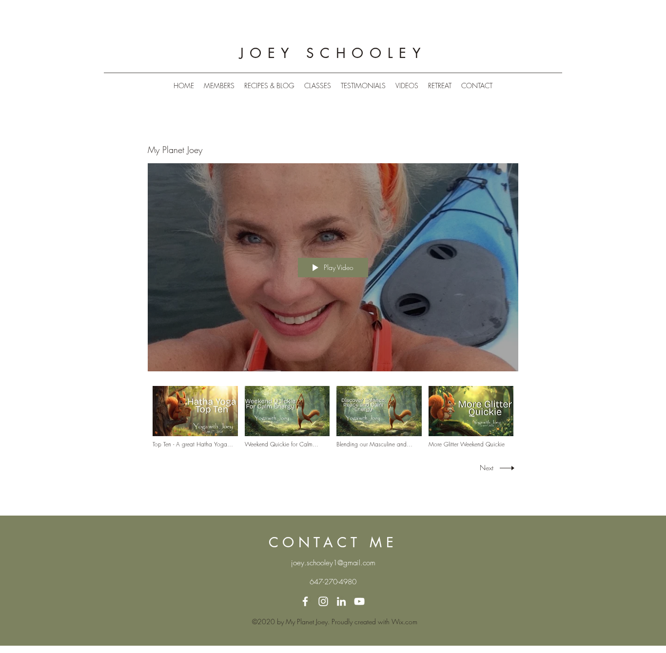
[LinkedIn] (341, 601)
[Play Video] (195, 417)
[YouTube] (359, 601)
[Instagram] (323, 601)
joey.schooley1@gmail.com (333, 563)
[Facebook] (305, 601)
